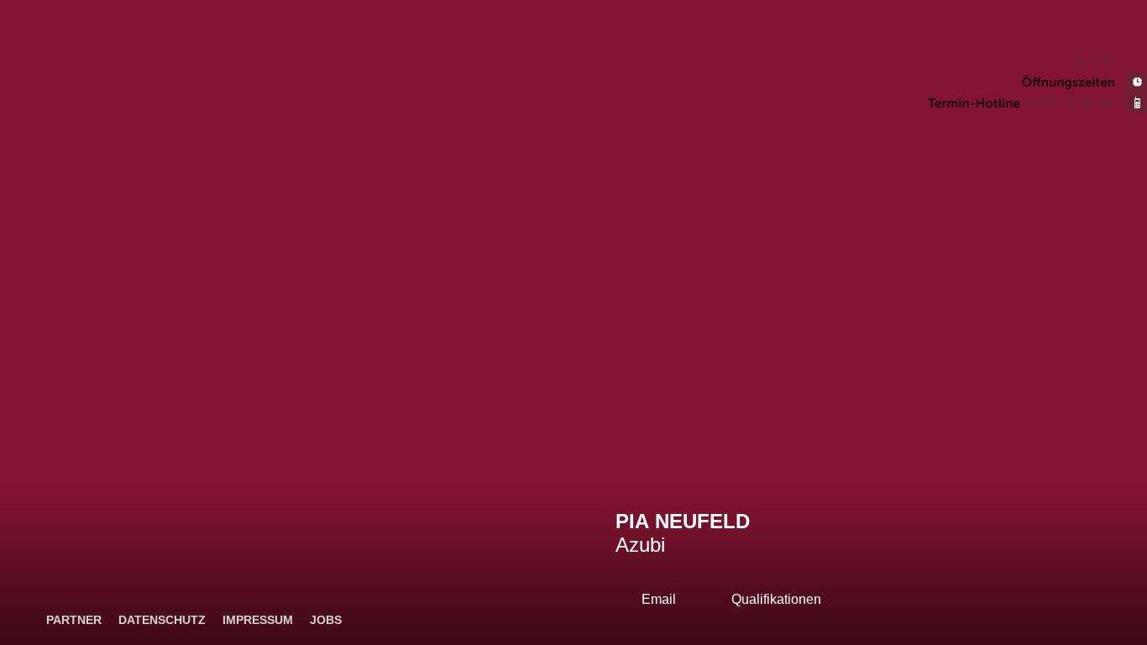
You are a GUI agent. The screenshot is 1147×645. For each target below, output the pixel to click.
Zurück (1092, 61)
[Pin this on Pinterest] (1136, 589)
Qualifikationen (776, 599)
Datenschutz (162, 620)
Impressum (258, 620)
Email (659, 599)
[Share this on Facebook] (1136, 566)
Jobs (326, 620)
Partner (74, 620)
